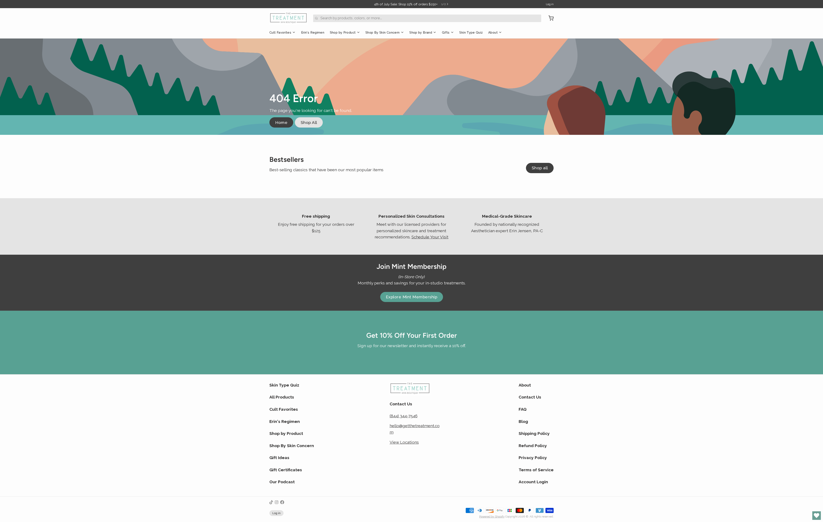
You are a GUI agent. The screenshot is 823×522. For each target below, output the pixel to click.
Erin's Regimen (312, 32)
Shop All (309, 122)
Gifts (446, 32)
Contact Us (530, 397)
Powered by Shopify (492, 516)
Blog (523, 421)
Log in (550, 4)
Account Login (533, 481)
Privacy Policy (533, 457)
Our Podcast (282, 481)
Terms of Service (536, 469)
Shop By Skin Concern (382, 32)
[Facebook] (282, 502)
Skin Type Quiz (471, 32)
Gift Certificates (285, 469)
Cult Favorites (280, 32)
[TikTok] (271, 502)
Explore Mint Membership (411, 296)
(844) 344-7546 (404, 415)
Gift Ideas (279, 457)
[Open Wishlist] (816, 515)
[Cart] (549, 18)
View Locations (404, 442)
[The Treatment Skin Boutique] (288, 18)
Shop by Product (343, 32)
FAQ (523, 409)
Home (281, 122)
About (493, 32)
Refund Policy (533, 445)
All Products (281, 397)
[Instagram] (276, 502)
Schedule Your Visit (430, 237)
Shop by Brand (420, 32)
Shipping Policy (534, 433)
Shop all (540, 167)
